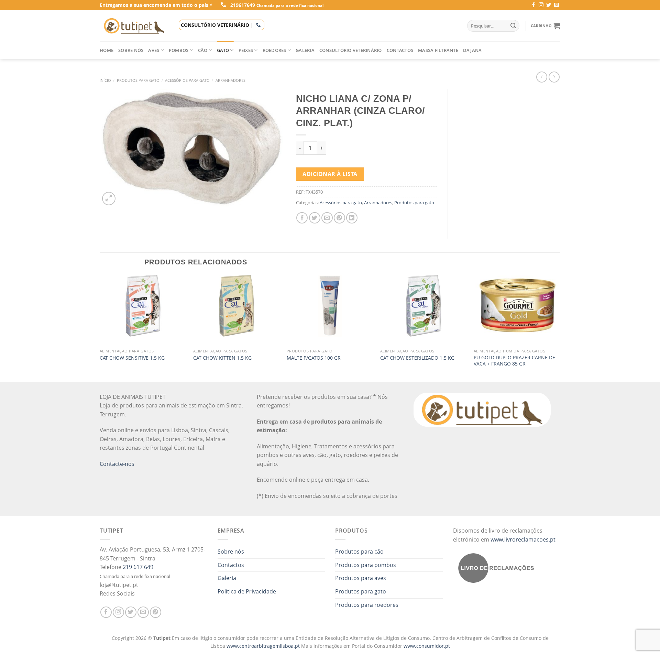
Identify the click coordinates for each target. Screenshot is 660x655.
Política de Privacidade (247, 591)
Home (106, 50)
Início (105, 80)
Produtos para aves (360, 578)
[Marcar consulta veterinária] (258, 25)
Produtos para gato (138, 80)
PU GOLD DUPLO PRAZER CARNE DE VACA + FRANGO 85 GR (514, 360)
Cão (203, 50)
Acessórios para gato (187, 80)
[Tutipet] (134, 25)
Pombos (179, 50)
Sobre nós (130, 50)
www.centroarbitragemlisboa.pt (264, 646)
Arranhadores (230, 80)
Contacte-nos (117, 464)
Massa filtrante (438, 50)
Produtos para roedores (366, 605)
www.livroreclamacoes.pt (523, 539)
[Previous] (100, 327)
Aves (153, 50)
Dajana (472, 50)
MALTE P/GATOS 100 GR (314, 358)
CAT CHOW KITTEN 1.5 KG (222, 358)
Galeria (305, 50)
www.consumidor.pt (427, 646)
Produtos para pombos (365, 565)
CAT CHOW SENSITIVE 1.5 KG (132, 358)
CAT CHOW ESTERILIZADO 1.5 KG (417, 358)
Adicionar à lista (329, 174)
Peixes (246, 50)
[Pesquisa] (513, 26)
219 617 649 (138, 567)
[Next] (560, 327)
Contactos (400, 50)
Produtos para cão (359, 551)
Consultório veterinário (350, 50)
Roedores (274, 50)
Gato (223, 50)
